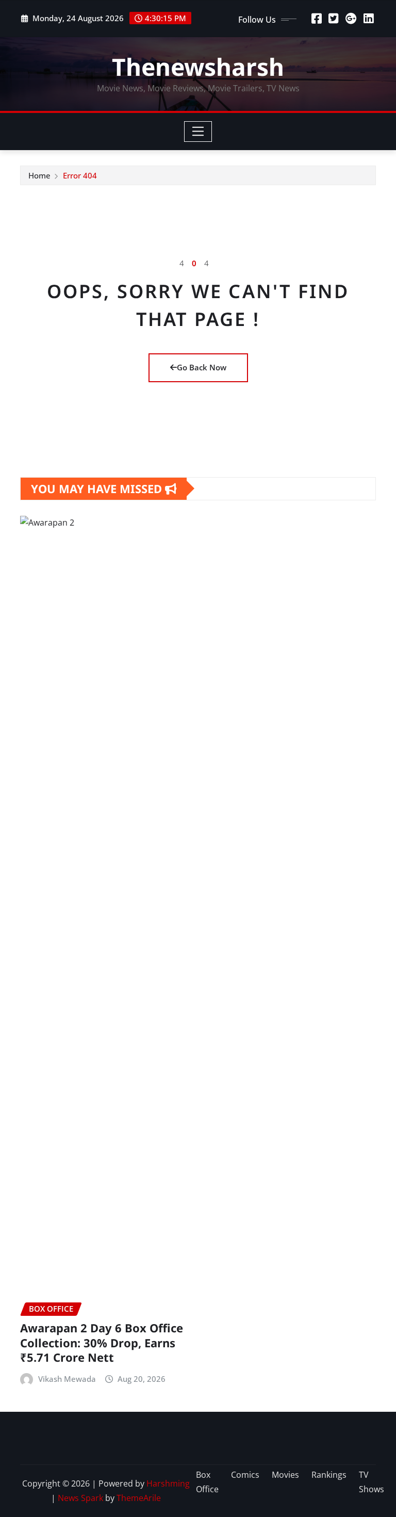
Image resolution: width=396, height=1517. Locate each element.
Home (39, 175)
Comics (245, 1474)
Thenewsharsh (198, 67)
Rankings (328, 1474)
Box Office (207, 1482)
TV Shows (371, 1482)
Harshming (168, 1483)
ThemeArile (139, 1498)
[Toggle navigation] (198, 131)
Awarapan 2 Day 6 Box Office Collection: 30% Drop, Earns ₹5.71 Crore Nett (101, 1342)
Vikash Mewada (67, 1379)
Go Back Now (201, 367)
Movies (285, 1474)
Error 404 (80, 175)
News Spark (80, 1498)
